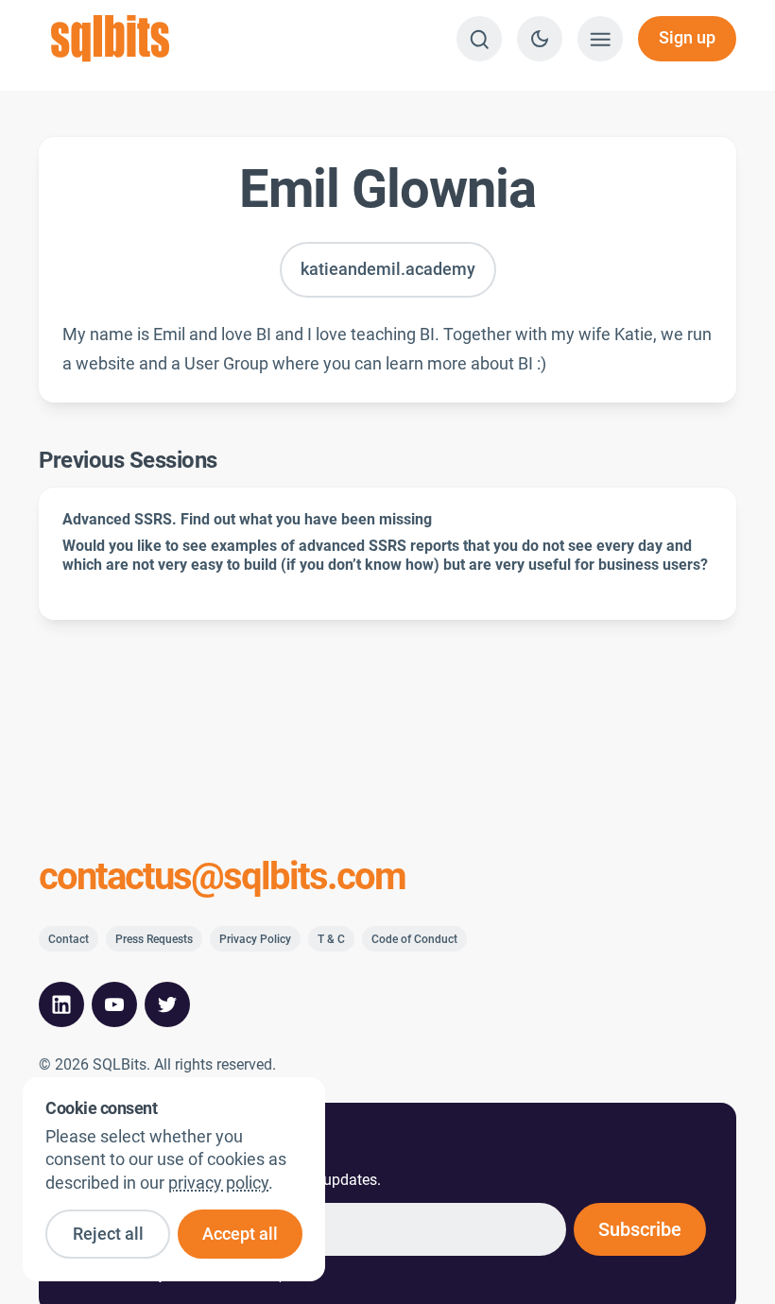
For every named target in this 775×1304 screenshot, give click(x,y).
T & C (331, 939)
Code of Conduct (414, 939)
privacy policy (218, 1183)
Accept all (240, 1234)
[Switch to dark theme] (539, 38)
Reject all (108, 1234)
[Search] (479, 38)
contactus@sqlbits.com (222, 877)
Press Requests (154, 939)
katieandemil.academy (388, 269)
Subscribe (639, 1229)
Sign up (687, 37)
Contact (68, 939)
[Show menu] (600, 38)
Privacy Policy (255, 939)
